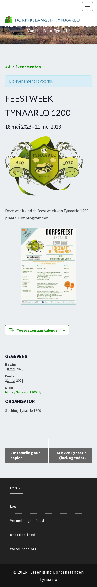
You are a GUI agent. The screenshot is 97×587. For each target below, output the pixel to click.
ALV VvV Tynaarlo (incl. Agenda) (72, 455)
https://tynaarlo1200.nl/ (23, 392)
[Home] (42, 19)
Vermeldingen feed (27, 520)
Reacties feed (22, 534)
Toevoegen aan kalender (38, 330)
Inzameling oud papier (25, 455)
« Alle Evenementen (23, 66)
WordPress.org (23, 549)
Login (15, 506)
